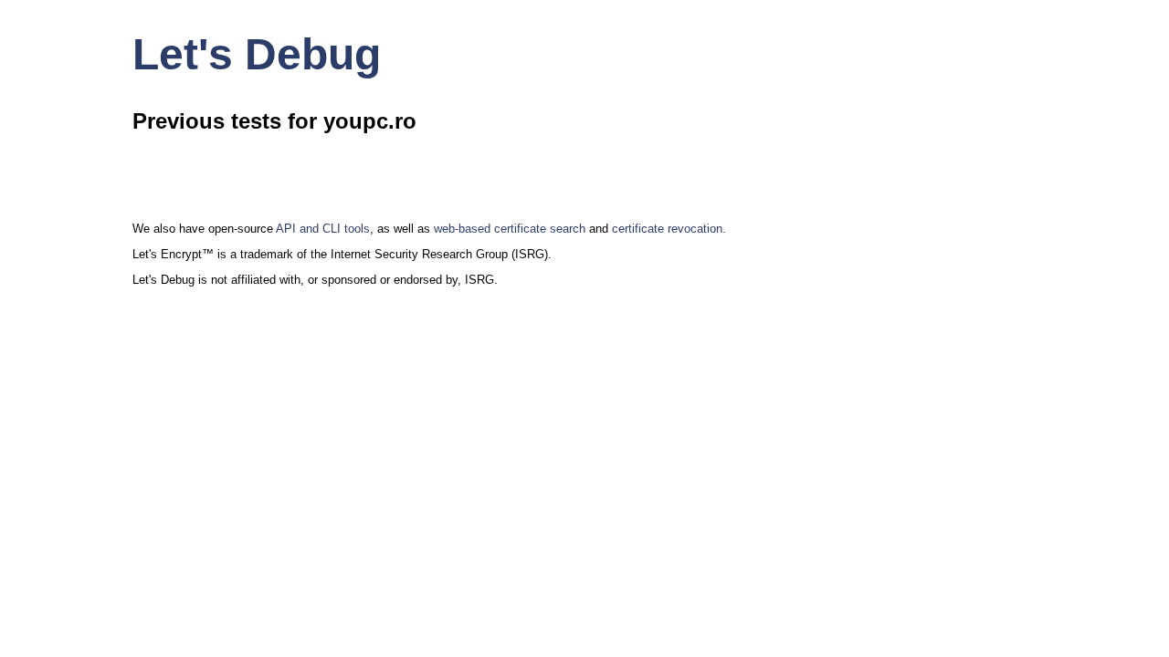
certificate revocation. (669, 228)
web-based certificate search (509, 228)
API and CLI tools (323, 228)
